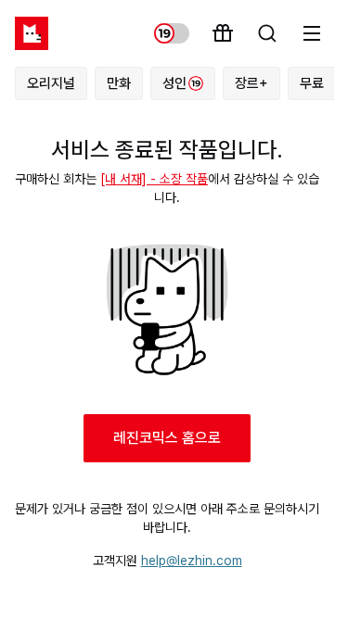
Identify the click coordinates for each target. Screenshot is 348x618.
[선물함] (223, 33)
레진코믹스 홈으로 (167, 438)
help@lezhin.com (191, 560)
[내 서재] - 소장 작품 (154, 178)
